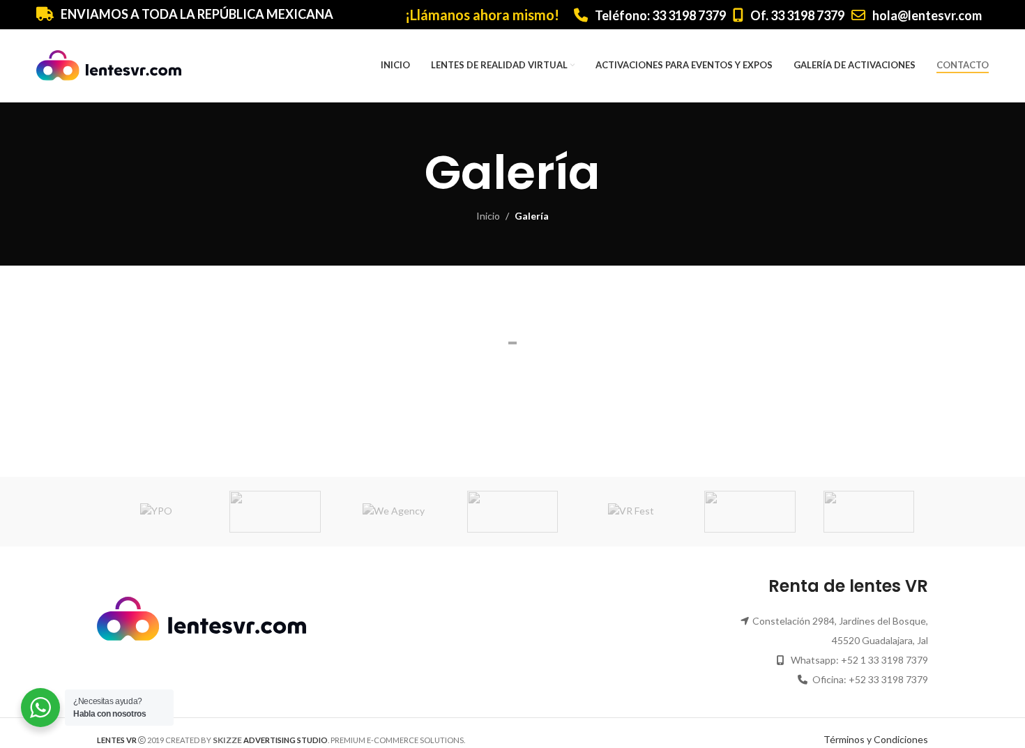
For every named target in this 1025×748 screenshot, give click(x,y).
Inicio (488, 216)
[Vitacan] (749, 512)
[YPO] (156, 512)
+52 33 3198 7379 (888, 679)
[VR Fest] (631, 512)
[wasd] (512, 512)
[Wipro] (274, 512)
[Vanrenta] (869, 512)
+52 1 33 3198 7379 (884, 660)
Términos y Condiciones (875, 739)
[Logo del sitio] (108, 64)
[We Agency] (394, 512)
